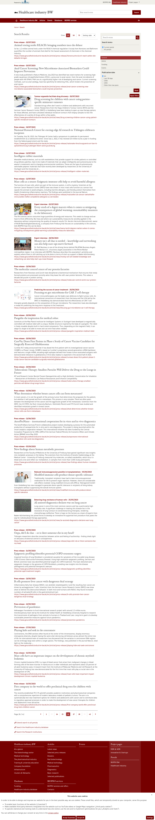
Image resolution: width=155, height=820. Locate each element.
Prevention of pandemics (27, 607)
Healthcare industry (119, 2)
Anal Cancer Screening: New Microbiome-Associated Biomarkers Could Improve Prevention (51, 70)
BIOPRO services (70, 20)
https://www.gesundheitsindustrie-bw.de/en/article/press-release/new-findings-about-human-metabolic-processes (55, 463)
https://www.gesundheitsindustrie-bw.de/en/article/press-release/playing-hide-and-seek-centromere (54, 645)
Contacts (50, 789)
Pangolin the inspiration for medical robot (36, 318)
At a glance (18, 749)
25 (68, 35)
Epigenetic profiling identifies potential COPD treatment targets (47, 553)
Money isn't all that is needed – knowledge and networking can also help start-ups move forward (65, 242)
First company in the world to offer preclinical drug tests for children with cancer (52, 688)
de (139, 20)
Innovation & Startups (119, 752)
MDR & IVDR (115, 749)
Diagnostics (51, 769)
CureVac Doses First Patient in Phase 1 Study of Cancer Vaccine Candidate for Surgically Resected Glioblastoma (54, 343)
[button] (138, 72)
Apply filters (134, 96)
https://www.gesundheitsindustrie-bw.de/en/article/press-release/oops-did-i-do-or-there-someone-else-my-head (55, 542)
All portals (107, 49)
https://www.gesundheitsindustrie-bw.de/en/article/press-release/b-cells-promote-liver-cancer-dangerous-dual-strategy (52, 595)
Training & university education (26, 763)
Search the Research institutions (29, 732)
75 (79, 35)
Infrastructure (19, 769)
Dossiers (50, 756)
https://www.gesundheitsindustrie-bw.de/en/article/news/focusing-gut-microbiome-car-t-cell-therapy (54, 308)
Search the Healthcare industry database (32, 727)
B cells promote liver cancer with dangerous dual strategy (43, 581)
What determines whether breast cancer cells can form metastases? (48, 393)
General (104, 58)
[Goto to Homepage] (35, 12)
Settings (150, 818)
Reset (136, 90)
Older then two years (111, 85)
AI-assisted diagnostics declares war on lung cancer (60, 503)
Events (49, 20)
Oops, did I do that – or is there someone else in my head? (44, 533)
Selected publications (55, 776)
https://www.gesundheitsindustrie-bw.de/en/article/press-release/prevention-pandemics (49, 620)
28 (79, 714)
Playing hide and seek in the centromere (34, 630)
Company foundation (22, 766)
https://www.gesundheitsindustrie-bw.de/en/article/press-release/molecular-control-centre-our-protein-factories (55, 281)
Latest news (52, 749)
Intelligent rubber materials (28, 156)
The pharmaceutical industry (25, 759)
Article (104, 61)
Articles (42, 20)
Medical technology (21, 756)
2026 (106, 81)
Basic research (53, 773)
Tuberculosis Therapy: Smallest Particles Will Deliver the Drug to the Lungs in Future (55, 371)
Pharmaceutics (53, 766)
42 (90, 714)
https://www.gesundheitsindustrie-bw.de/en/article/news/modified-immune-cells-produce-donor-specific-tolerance (52, 491)
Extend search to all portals (27, 722)
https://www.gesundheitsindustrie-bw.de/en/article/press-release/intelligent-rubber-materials (51, 171)
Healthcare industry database (25, 789)
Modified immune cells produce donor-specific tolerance (63, 475)
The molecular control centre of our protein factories (41, 269)
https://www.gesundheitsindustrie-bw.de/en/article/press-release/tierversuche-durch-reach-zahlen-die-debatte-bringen (55, 57)
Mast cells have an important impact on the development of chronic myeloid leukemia (54, 657)
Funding (104, 64)
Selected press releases (56, 752)
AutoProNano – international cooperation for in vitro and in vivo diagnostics (55, 421)
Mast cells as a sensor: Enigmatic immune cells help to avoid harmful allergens (54, 182)
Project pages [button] (133, 2)
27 (74, 714)
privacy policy (53, 813)
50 (74, 35)
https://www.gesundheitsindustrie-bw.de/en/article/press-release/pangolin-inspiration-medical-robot (54, 331)
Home (16, 27)
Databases (58, 20)
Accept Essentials (69, 818)
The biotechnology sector (24, 752)
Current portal (109, 47)
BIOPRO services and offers (57, 786)
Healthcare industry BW (28, 20)
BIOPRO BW (107, 2)
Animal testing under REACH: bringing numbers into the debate (48, 45)
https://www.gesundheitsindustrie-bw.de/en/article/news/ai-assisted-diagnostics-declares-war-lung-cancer (54, 521)
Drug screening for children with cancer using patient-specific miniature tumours (62, 101)
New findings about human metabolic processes (39, 449)
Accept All (80, 818)
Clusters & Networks (22, 773)
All (105, 76)
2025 (106, 83)
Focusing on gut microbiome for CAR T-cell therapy (61, 292)
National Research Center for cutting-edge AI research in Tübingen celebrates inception (54, 132)
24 (57, 714)
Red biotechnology (54, 759)
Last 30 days (108, 78)
